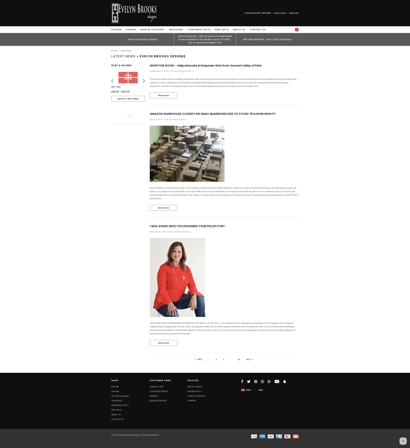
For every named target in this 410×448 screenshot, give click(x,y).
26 (239, 359)
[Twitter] (248, 381)
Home (114, 50)
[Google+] (269, 381)
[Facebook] (242, 381)
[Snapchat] (284, 381)
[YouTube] (277, 381)
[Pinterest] (255, 381)
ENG (248, 390)
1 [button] (125, 116)
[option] (142, 39)
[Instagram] (262, 381)
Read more (163, 95)
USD (260, 390)
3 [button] (131, 116)
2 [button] (128, 116)
